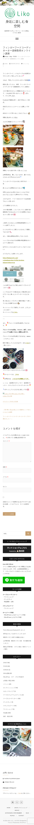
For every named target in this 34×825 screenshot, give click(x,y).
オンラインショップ (9, 687)
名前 (5, 467)
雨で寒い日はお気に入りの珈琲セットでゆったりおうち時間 (17, 411)
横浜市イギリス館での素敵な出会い (13, 637)
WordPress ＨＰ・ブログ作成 (12, 677)
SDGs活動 (6, 673)
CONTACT (21, 815)
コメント (6, 441)
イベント (6, 684)
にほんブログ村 (7, 396)
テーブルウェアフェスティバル (12, 695)
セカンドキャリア (8, 691)
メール (5, 477)
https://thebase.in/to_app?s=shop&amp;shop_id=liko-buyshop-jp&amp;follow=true (13, 260)
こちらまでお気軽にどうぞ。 (20, 378)
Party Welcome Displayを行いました (14, 630)
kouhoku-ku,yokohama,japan (12, 778)
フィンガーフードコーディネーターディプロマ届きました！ (17, 418)
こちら (15, 312)
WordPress (23, 822)
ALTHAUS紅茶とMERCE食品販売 (13, 813)
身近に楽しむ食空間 (17, 23)
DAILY (5, 662)
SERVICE (17, 810)
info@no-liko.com (9, 782)
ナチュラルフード (8, 705)
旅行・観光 (6, 716)
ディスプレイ (7, 702)
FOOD (12, 401)
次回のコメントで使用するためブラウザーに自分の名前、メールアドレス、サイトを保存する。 (17, 504)
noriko (6, 63)
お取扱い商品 (7, 680)
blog (27, 813)
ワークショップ (8, 709)
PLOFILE (12, 815)
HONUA (5, 670)
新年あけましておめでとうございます (14, 633)
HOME (8, 807)
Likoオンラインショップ (20, 807)
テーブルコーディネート (10, 698)
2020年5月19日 (15, 63)
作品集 (16, 401)
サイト (5, 486)
